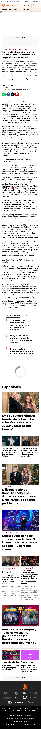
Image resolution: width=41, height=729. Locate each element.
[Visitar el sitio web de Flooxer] (31, 702)
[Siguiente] (39, 1)
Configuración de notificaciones (15, 724)
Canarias (5, 194)
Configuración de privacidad (20, 721)
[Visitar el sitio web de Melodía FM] (9, 702)
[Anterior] (1, 1)
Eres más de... (7, 487)
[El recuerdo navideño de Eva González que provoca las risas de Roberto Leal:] (11, 561)
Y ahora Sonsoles (9, 1)
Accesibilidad (31, 724)
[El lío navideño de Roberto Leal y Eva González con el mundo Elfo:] (20, 474)
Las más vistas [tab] (13, 315)
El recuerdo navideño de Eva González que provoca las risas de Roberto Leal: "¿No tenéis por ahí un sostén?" (10, 577)
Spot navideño (27, 568)
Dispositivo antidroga (23, 1)
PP (28, 241)
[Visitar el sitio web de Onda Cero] (24, 697)
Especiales (11, 387)
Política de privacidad (24, 715)
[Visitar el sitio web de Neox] (24, 693)
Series (4, 10)
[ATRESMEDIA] (20, 687)
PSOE (12, 188)
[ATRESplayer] (33, 5)
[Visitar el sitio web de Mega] (7, 697)
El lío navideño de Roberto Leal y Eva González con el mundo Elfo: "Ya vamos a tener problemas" (19, 496)
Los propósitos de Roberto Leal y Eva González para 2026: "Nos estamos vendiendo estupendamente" (29, 453)
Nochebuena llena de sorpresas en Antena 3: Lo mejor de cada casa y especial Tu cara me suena (19, 542)
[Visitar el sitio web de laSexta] (16, 693)
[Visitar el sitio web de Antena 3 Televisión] (7, 693)
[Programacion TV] (29, 5)
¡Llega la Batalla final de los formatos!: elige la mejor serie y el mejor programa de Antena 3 (10, 666)
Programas (14, 10)
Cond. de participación (27, 718)
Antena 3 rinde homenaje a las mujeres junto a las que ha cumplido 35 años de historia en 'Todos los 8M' (29, 666)
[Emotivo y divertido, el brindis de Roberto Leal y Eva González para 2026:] (20, 402)
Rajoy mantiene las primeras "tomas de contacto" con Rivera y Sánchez (21, 339)
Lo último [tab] (26, 315)
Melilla (29, 76)
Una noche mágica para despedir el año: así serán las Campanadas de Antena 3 (10, 452)
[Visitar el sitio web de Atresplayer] (20, 702)
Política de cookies (12, 718)
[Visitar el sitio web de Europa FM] (33, 697)
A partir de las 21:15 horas (13, 533)
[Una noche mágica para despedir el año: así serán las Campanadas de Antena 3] (11, 441)
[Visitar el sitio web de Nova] (33, 693)
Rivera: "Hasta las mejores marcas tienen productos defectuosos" (22, 351)
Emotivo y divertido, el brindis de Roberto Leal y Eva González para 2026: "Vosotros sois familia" (19, 422)
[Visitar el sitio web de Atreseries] (16, 697)
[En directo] (24, 5)
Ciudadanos (15, 258)
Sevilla (22, 68)
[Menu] (38, 5)
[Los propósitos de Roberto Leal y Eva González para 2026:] (30, 441)
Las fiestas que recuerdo (9, 569)
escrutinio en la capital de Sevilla (17, 102)
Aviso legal (13, 715)
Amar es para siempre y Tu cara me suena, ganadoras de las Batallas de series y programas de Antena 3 (19, 636)
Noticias (25, 10)
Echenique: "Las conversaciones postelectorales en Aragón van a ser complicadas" (19, 325)
